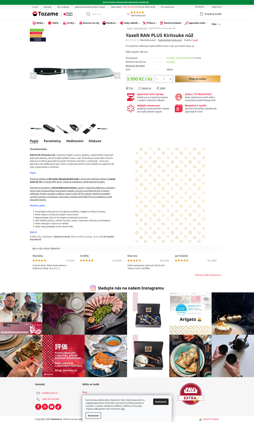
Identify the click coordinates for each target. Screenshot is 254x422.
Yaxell (195, 40)
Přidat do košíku (197, 78)
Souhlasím (161, 401)
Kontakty (47, 7)
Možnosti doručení (135, 65)
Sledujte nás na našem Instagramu (131, 288)
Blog (84, 392)
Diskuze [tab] (95, 141)
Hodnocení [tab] (74, 141)
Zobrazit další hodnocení (207, 274)
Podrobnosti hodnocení (170, 40)
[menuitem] (40, 22)
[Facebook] (38, 407)
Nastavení (93, 415)
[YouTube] (52, 407)
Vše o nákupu (63, 7)
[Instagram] (45, 407)
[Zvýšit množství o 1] (170, 79)
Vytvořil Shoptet (211, 419)
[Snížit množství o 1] (157, 79)
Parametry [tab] (52, 141)
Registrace (217, 6)
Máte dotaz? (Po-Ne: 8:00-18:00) (133, 7)
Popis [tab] (34, 141)
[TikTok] (58, 407)
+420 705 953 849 (50, 399)
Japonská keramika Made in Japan (90, 7)
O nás (35, 7)
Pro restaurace (167, 7)
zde (123, 408)
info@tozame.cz (50, 392)
